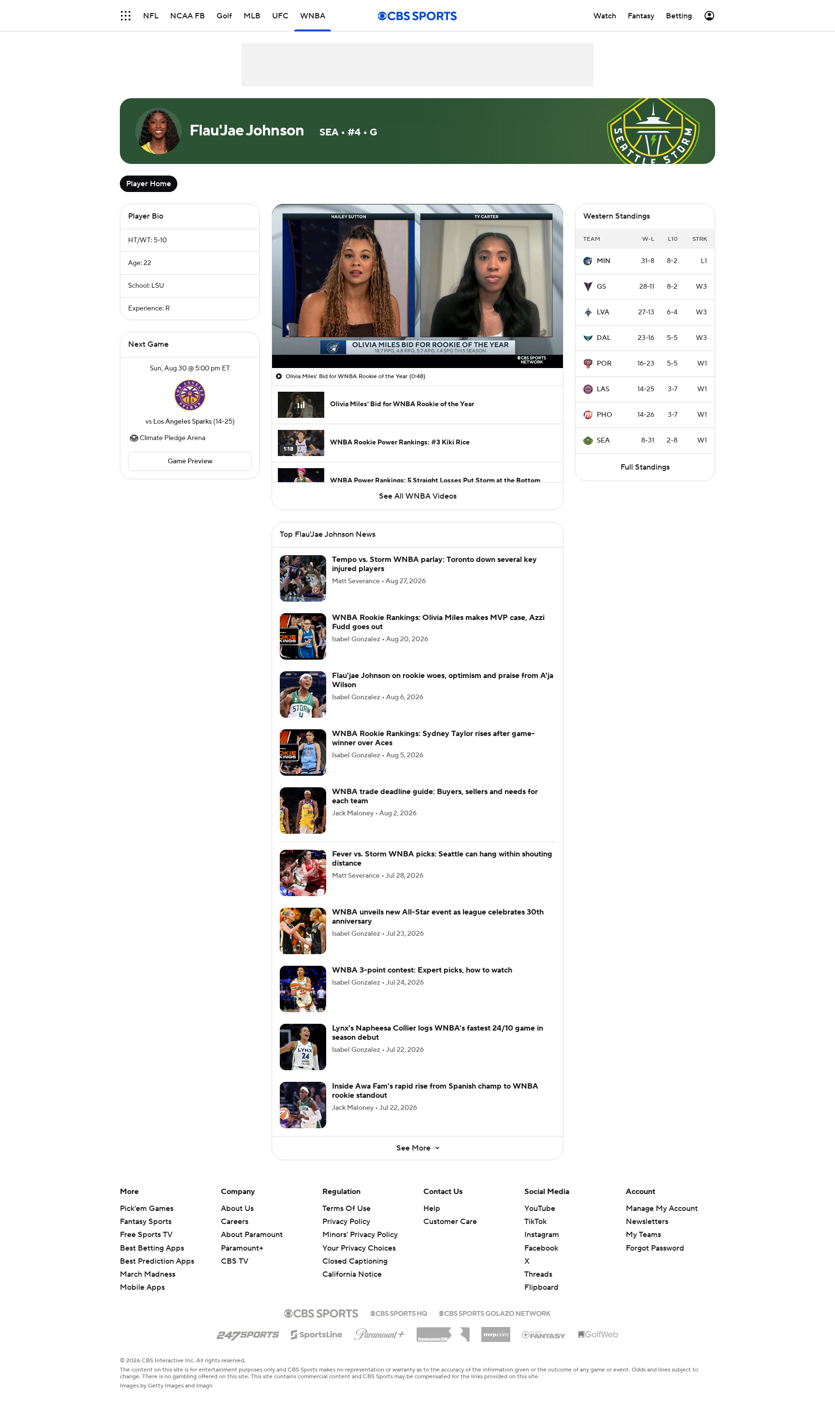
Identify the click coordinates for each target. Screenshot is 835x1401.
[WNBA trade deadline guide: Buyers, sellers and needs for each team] (303, 810)
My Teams (643, 1234)
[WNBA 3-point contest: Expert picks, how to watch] (303, 989)
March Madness (147, 1274)
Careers (234, 1221)
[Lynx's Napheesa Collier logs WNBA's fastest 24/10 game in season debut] (303, 1047)
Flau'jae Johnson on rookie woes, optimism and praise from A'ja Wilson (442, 680)
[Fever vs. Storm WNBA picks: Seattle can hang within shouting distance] (303, 873)
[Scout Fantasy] (544, 1334)
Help (431, 1208)
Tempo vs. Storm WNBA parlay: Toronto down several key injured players (434, 564)
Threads (538, 1274)
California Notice (352, 1265)
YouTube (539, 1208)
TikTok (535, 1221)
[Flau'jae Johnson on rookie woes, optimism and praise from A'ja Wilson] (303, 694)
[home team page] (189, 395)
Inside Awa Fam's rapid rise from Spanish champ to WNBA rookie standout (435, 1090)
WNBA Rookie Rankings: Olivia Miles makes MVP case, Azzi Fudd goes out (438, 622)
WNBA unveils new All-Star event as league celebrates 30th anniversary (438, 916)
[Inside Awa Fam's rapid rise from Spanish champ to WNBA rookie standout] (303, 1105)
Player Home (148, 184)
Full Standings (645, 467)
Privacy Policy (346, 1221)
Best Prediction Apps (157, 1261)
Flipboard (541, 1287)
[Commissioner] (443, 1331)
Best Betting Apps (152, 1248)
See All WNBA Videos (418, 496)
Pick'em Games (146, 1208)
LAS (603, 389)
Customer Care (450, 1221)
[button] (125, 15)
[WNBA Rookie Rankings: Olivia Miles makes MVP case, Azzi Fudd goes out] (303, 636)
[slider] (417, 340)
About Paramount (252, 1234)
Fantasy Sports (146, 1221)
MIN (603, 261)
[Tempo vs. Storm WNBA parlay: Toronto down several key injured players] (303, 578)
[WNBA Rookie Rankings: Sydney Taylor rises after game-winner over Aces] (303, 752)
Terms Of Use (346, 1208)
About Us (237, 1208)
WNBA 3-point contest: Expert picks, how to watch (422, 970)
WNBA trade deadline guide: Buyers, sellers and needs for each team (435, 796)
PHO (604, 415)
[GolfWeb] (598, 1335)
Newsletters (647, 1221)
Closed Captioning (355, 1252)
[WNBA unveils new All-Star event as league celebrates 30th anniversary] (303, 931)
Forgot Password (655, 1248)
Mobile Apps (142, 1287)
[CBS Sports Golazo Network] (495, 1312)
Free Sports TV (146, 1234)
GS (601, 286)
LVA (603, 312)
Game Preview (190, 461)
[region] (417, 286)
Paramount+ (242, 1248)
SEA (603, 440)
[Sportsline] (317, 1333)
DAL (604, 338)
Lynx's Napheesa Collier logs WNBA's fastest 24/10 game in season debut (437, 1032)
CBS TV (234, 1261)
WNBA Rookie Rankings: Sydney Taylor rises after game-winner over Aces (433, 738)
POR (604, 363)
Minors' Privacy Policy (360, 1234)
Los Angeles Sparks (182, 421)
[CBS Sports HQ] (398, 1312)
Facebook (541, 1248)
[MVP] (495, 1331)
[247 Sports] (247, 1333)
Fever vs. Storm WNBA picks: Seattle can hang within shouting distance (442, 858)
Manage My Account (662, 1208)
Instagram (541, 1234)
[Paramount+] (379, 1332)
